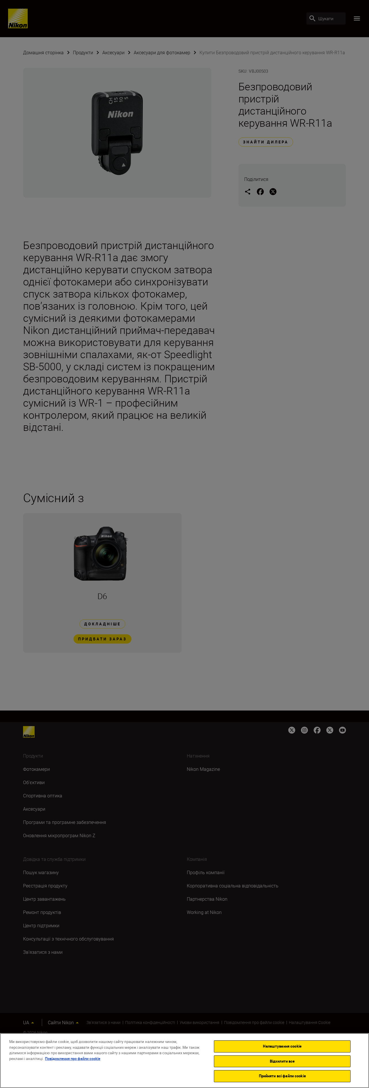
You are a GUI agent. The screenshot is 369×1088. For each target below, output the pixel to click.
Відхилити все (282, 1061)
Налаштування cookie (282, 1046)
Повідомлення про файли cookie (72, 1058)
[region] (184, 1060)
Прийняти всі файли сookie (282, 1075)
